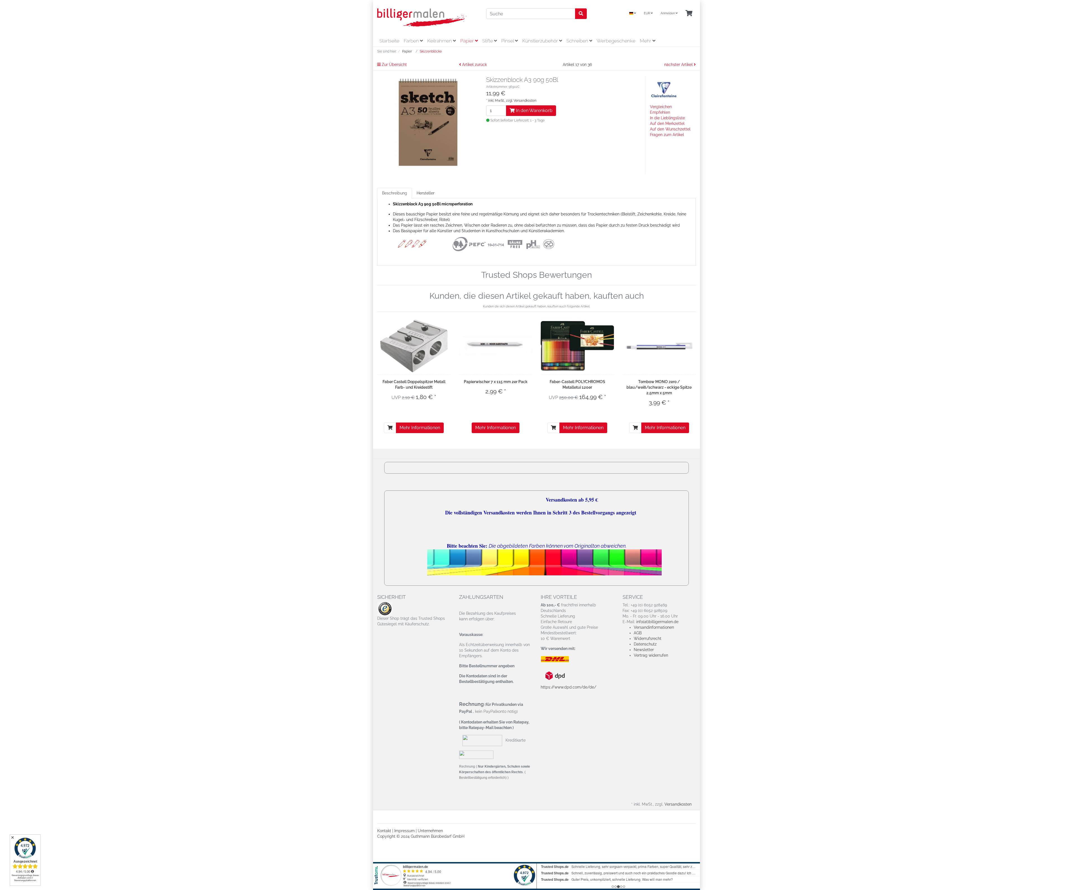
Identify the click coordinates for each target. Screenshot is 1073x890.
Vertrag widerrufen (651, 655)
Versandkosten (525, 101)
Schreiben (577, 41)
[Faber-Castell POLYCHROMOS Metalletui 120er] (577, 346)
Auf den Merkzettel (667, 123)
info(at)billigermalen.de (657, 622)
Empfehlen (660, 112)
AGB (638, 633)
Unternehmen (430, 831)
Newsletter (644, 649)
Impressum (404, 831)
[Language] (632, 14)
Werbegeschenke (616, 41)
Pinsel (508, 41)
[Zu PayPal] (476, 754)
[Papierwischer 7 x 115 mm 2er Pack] (496, 345)
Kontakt (384, 831)
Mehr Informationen (420, 427)
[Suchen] (581, 13)
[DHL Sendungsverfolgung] (559, 659)
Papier (467, 41)
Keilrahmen (440, 41)
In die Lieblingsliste (667, 118)
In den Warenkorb (533, 110)
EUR (647, 13)
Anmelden (668, 13)
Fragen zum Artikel (667, 134)
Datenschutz (645, 644)
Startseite (389, 41)
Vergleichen (661, 107)
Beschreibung (394, 193)
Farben (412, 41)
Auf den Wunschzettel (670, 129)
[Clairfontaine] (664, 89)
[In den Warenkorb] (390, 428)
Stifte (488, 41)
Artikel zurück (474, 64)
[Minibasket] (689, 13)
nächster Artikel (679, 64)
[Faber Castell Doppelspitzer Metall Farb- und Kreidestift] (414, 345)
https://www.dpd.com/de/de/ (568, 687)
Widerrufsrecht (647, 638)
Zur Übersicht (394, 64)
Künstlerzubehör (540, 41)
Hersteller (426, 193)
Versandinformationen (654, 627)
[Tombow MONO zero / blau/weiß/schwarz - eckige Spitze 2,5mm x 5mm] (659, 346)
